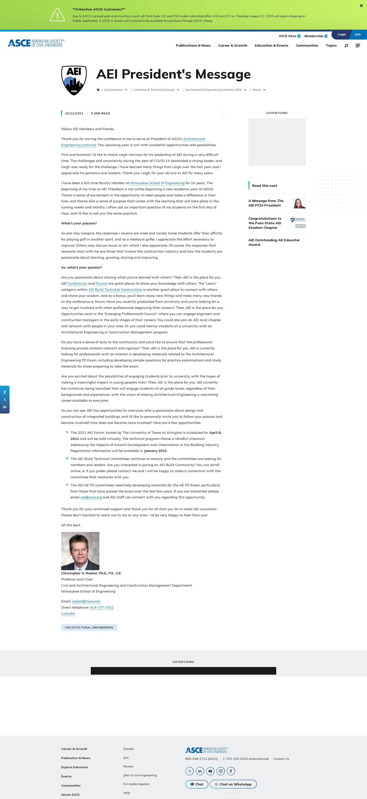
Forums (101, 283)
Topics (331, 45)
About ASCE (70, 795)
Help (126, 793)
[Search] (345, 45)
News (257, 89)
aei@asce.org (91, 497)
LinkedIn (68, 613)
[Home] (98, 89)
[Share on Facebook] (4, 392)
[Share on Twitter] (4, 399)
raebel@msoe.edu (86, 601)
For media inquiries (136, 784)
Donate (128, 749)
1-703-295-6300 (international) (246, 759)
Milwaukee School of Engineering (157, 183)
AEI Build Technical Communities (115, 289)
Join (126, 757)
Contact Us (281, 759)
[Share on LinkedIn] (4, 406)
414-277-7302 (102, 607)
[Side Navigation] (357, 45)
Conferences (77, 283)
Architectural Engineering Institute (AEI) (214, 89)
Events (66, 776)
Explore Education (74, 767)
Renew (128, 766)
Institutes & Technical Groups (154, 89)
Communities (307, 45)
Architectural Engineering (89, 627)
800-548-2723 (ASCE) (201, 759)
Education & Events (271, 45)
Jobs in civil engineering (140, 775)
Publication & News (75, 758)
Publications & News (193, 45)
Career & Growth (232, 45)
